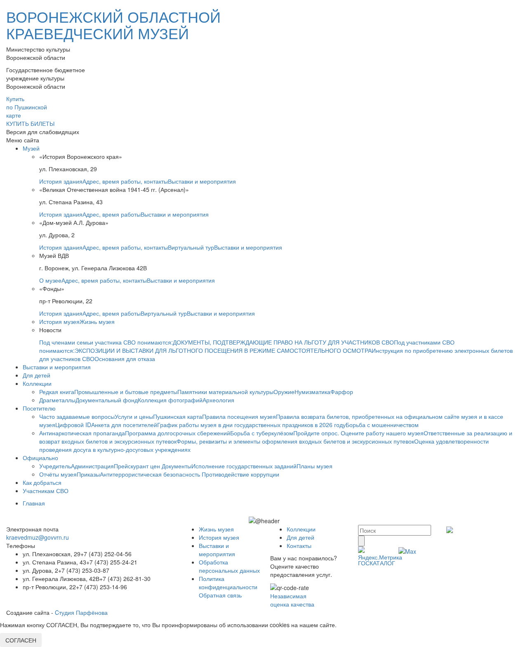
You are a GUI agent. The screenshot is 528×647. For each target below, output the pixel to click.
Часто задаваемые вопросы (77, 416)
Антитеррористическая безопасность (151, 474)
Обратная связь (220, 595)
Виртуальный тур (191, 247)
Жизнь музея (97, 321)
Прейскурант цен (138, 466)
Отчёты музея (58, 474)
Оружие (284, 391)
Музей (31, 148)
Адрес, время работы (111, 214)
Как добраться (42, 482)
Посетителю (39, 408)
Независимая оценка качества (292, 600)
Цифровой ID (73, 424)
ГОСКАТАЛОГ (376, 563)
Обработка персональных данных (229, 566)
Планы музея (314, 466)
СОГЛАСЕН (20, 640)
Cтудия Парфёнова (81, 612)
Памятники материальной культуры (225, 391)
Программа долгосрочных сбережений (177, 433)
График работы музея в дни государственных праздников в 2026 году (251, 424)
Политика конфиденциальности (228, 582)
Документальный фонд (106, 400)
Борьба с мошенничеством (382, 424)
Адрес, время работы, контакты (125, 181)
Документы (176, 466)
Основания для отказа (124, 358)
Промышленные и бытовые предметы (125, 391)
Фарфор (341, 391)
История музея (59, 321)
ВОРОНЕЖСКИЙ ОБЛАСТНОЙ (113, 24)
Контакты (299, 545)
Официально (40, 457)
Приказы (88, 474)
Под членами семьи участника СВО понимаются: (106, 342)
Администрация (92, 466)
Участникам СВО (45, 490)
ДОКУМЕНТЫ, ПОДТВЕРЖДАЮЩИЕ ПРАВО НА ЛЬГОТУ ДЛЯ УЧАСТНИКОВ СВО (283, 342)
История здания (60, 181)
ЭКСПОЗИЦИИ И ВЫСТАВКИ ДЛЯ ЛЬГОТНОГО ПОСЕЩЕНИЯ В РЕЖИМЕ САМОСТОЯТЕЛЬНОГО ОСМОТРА (223, 350)
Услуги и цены (134, 416)
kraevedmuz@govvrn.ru (37, 537)
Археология (218, 400)
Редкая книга (56, 391)
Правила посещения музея (239, 416)
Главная (34, 503)
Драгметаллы (57, 400)
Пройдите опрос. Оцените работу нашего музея (358, 433)
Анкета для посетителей (124, 424)
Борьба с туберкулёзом (261, 433)
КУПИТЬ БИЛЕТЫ (30, 123)
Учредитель (55, 466)
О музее (50, 280)
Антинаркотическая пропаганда (82, 433)
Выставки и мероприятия (202, 181)
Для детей (36, 375)
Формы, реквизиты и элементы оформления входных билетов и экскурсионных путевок (295, 441)
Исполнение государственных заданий (244, 466)
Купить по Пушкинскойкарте (26, 106)
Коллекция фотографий (170, 400)
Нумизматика (312, 391)
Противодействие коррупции (240, 474)
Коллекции (37, 383)
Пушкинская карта (177, 416)
